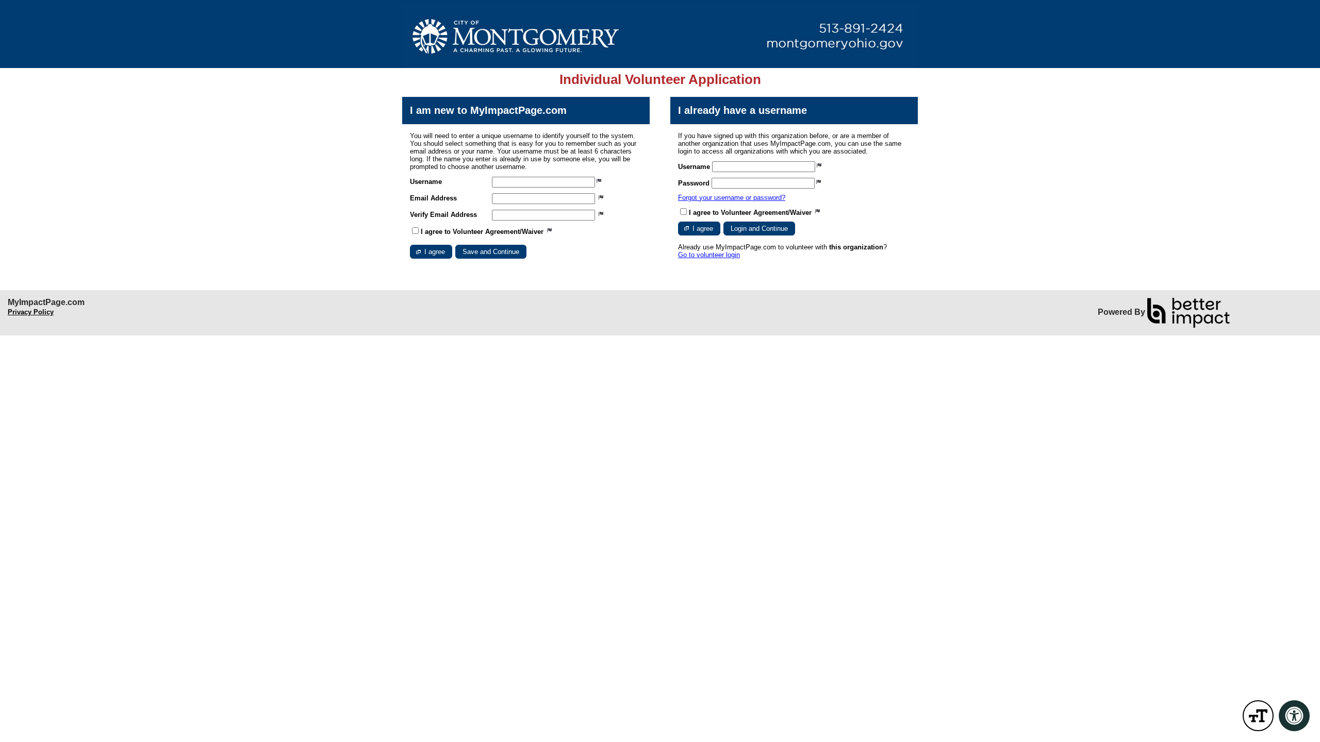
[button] (431, 252)
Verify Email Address (443, 214)
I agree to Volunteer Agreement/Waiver (483, 231)
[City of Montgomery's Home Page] (660, 36)
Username (426, 181)
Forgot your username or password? (731, 197)
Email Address (433, 198)
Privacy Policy (31, 312)
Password (694, 183)
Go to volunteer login (709, 255)
